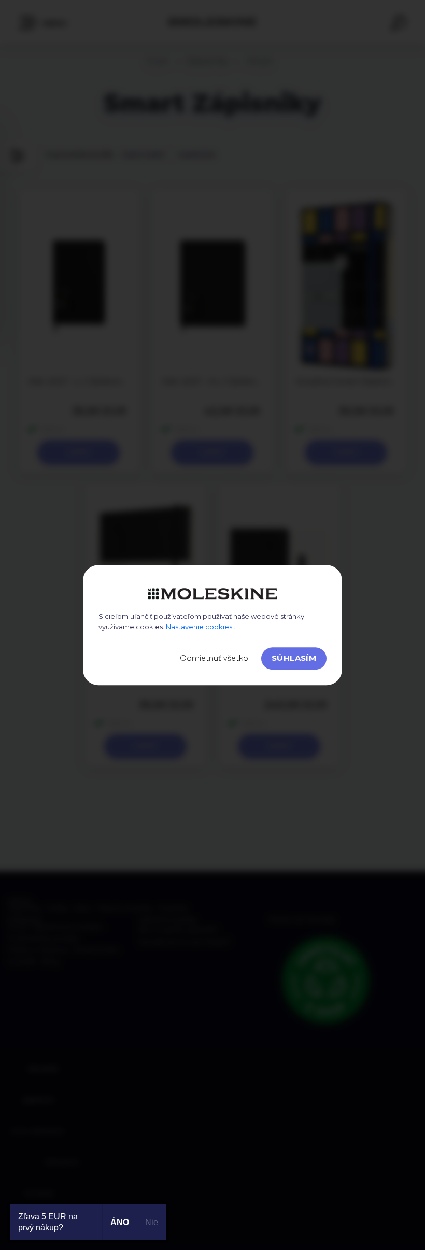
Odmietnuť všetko (214, 658)
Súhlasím (294, 658)
